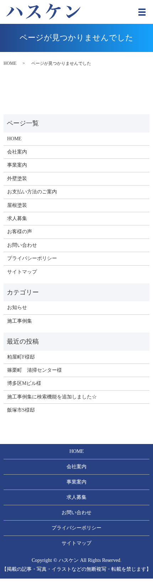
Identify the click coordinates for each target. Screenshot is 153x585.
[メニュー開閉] (142, 12)
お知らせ (17, 307)
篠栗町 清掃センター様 (34, 370)
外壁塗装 (17, 178)
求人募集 (17, 218)
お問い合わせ (22, 245)
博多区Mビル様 (24, 383)
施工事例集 (19, 321)
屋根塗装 (17, 205)
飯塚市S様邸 (21, 410)
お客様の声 (19, 231)
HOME (10, 63)
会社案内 (17, 152)
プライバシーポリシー (32, 258)
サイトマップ (22, 272)
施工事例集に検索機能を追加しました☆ (52, 396)
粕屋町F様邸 (21, 357)
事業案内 (17, 165)
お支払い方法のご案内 (32, 191)
